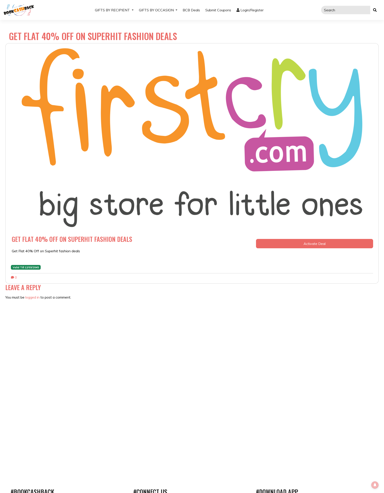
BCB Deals (191, 10)
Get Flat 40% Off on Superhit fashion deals (72, 239)
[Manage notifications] (374, 485)
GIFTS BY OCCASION (157, 10)
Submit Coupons (218, 10)
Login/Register (252, 10)
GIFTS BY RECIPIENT (113, 10)
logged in (32, 297)
